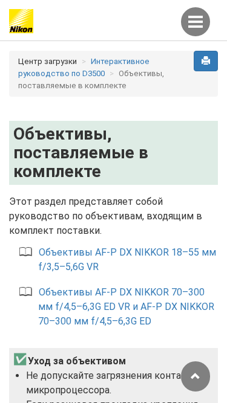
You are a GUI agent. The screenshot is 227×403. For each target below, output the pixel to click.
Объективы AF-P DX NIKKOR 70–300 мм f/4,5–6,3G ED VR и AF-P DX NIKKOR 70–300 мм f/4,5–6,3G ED (126, 306)
